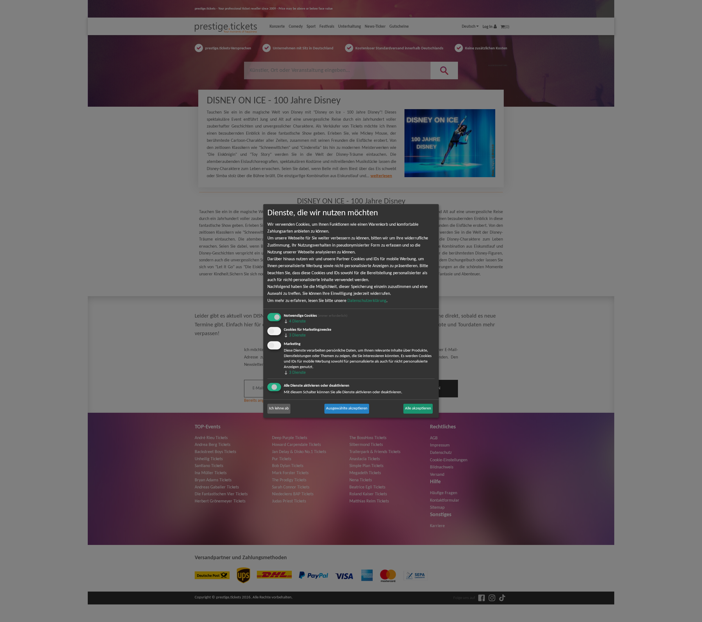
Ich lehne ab (279, 408)
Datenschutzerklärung (366, 301)
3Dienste (295, 335)
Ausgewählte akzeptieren (346, 408)
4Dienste (295, 321)
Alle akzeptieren (418, 408)
